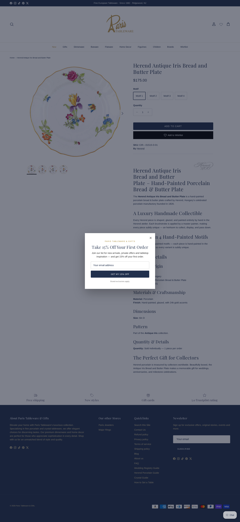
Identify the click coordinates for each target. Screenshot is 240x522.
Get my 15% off (120, 274)
